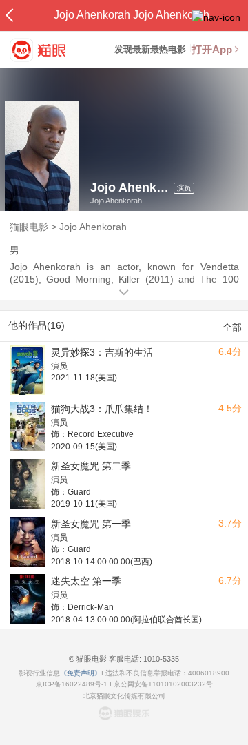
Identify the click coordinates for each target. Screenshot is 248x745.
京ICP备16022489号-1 (71, 684)
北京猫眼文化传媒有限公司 (124, 696)
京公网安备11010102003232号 (163, 684)
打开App (212, 49)
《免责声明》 (80, 673)
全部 (232, 327)
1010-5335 (160, 659)
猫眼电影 (29, 226)
